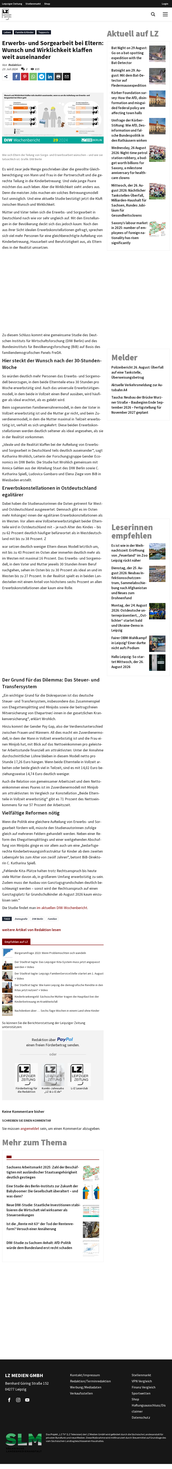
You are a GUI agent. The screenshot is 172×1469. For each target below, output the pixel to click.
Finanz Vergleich (143, 1387)
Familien (52, 918)
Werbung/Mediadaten (85, 1387)
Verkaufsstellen (81, 1393)
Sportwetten (141, 1393)
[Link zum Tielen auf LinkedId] (50, 76)
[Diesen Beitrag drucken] (58, 76)
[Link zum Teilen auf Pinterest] (25, 76)
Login (165, 3)
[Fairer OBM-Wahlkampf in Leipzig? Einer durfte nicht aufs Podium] (156, 644)
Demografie (21, 918)
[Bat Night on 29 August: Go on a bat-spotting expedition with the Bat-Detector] (156, 55)
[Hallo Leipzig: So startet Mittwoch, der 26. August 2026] (156, 662)
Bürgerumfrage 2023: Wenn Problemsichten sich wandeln (50, 953)
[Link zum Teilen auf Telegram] (41, 76)
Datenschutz (141, 1417)
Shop (47, 3)
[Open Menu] (165, 14)
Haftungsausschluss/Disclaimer (149, 1408)
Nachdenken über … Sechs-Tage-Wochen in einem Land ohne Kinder (57, 1010)
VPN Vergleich (142, 1381)
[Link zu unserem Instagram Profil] (18, 1400)
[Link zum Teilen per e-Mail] (66, 76)
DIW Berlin (37, 918)
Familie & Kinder (25, 32)
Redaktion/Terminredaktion (90, 1381)
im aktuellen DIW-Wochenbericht (61, 907)
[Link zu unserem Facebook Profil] (9, 1400)
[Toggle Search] (153, 14)
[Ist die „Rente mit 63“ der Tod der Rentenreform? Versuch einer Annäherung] (90, 1230)
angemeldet (29, 1128)
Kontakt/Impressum (85, 1375)
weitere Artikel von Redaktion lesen (31, 929)
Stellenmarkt (33, 3)
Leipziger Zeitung (12, 3)
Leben (7, 32)
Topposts (43, 32)
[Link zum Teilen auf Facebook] (16, 76)
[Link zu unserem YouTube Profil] (27, 1400)
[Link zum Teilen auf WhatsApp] (33, 76)
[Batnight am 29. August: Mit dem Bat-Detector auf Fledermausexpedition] (156, 78)
